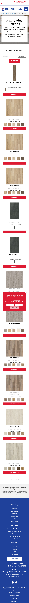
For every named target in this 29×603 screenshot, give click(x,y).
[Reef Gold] (22, 468)
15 (18, 479)
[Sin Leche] (14, 433)
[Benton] (10, 124)
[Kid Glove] (14, 451)
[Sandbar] (18, 330)
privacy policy (16, 300)
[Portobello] (22, 330)
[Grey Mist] (14, 279)
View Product (14, 94)
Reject (19, 304)
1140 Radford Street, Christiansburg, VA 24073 (21, 3)
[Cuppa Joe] (18, 468)
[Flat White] (14, 417)
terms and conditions (9, 301)
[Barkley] (14, 124)
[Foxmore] (10, 433)
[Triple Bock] (22, 364)
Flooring (7, 13)
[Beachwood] (10, 89)
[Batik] (14, 73)
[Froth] (14, 348)
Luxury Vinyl (12, 13)
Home (2, 13)
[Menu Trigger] (26, 9)
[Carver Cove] (18, 433)
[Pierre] (14, 107)
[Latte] (14, 330)
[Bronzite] (14, 89)
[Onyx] (14, 210)
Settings (15, 307)
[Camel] (10, 330)
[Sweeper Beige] (10, 468)
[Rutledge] (22, 124)
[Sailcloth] (14, 468)
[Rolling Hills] (22, 433)
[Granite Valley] (10, 364)
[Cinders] (22, 89)
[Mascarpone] (18, 364)
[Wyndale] (18, 124)
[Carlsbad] (14, 364)
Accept (10, 304)
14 (16, 479)
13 (14, 479)
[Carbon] (18, 89)
